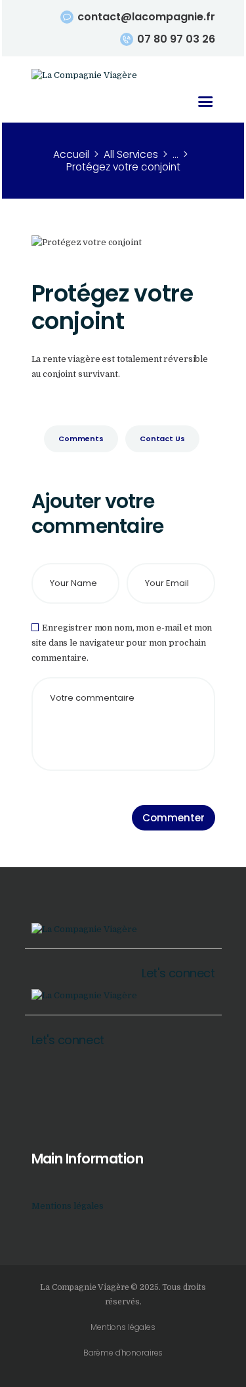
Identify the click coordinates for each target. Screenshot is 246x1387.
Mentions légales (67, 1206)
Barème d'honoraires (123, 1352)
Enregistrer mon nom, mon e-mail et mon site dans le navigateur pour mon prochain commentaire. (122, 643)
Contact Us (162, 438)
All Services (131, 154)
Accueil (71, 154)
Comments (81, 438)
